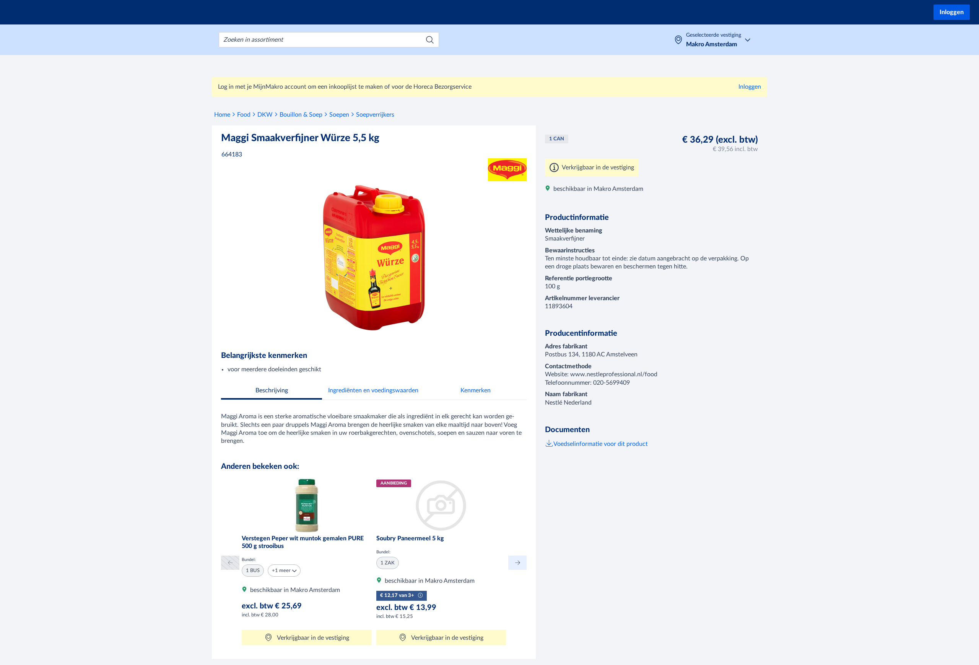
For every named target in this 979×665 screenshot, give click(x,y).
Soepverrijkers (375, 115)
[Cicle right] (517, 563)
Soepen (339, 115)
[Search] (430, 39)
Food (243, 115)
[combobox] (329, 39)
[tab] (271, 391)
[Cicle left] (230, 563)
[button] (284, 570)
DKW (265, 115)
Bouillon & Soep (301, 115)
